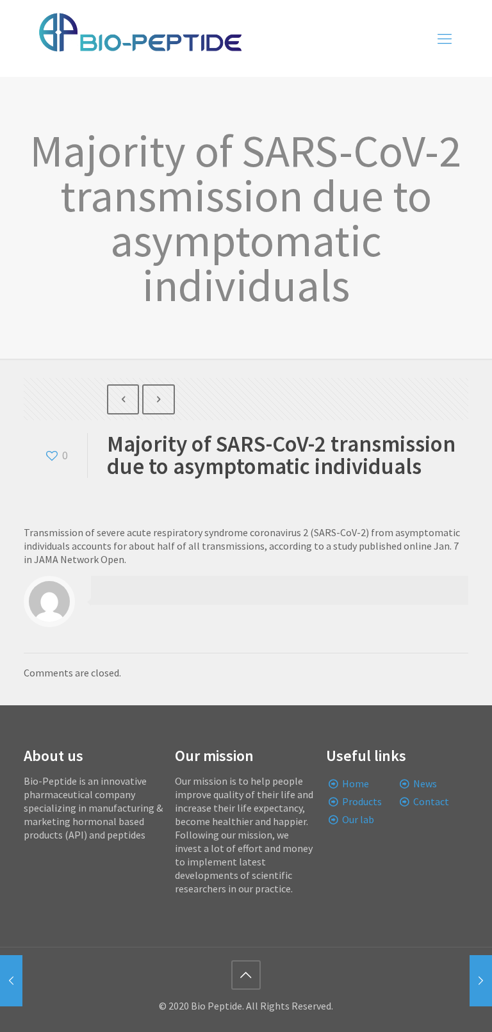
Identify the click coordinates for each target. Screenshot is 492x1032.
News (425, 783)
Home (355, 783)
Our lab (358, 819)
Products (362, 801)
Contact (431, 801)
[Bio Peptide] (140, 38)
